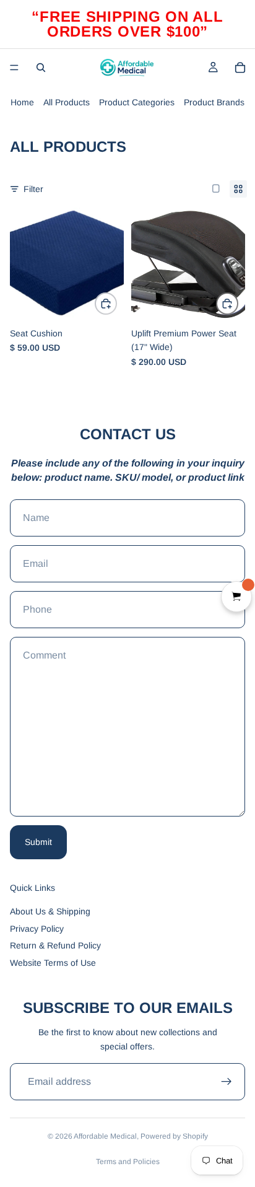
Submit (38, 842)
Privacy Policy (37, 929)
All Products (66, 102)
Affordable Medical (105, 1136)
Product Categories (137, 102)
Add (116, 304)
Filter (33, 189)
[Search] (40, 67)
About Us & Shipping (50, 911)
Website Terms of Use (53, 963)
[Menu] (14, 67)
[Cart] (240, 67)
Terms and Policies (128, 1161)
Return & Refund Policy (55, 945)
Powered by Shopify (174, 1136)
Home (22, 102)
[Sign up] (227, 1082)
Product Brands (214, 102)
